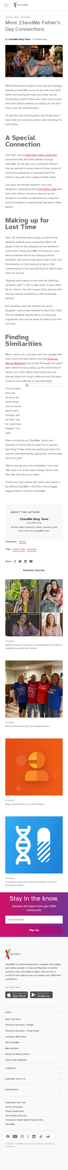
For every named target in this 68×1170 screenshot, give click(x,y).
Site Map (9, 1124)
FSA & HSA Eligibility (16, 1060)
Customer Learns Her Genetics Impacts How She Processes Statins (31, 884)
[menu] (7, 5)
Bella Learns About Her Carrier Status (24, 804)
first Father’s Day (47, 189)
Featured (31, 549)
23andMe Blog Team (19, 39)
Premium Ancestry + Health (19, 1024)
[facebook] (15, 561)
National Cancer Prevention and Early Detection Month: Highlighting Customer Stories (33, 647)
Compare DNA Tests (15, 1036)
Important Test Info (15, 1102)
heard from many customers (40, 155)
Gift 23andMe (12, 1042)
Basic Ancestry (13, 1019)
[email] (31, 561)
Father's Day (18, 549)
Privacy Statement (14, 1111)
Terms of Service (14, 1107)
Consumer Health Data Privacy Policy (24, 1119)
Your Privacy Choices (16, 1115)
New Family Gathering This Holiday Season (27, 726)
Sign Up (34, 930)
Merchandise (12, 1048)
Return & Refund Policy (17, 1054)
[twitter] (20, 561)
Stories (22, 541)
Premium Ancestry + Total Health (22, 1030)
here (54, 486)
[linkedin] (25, 561)
